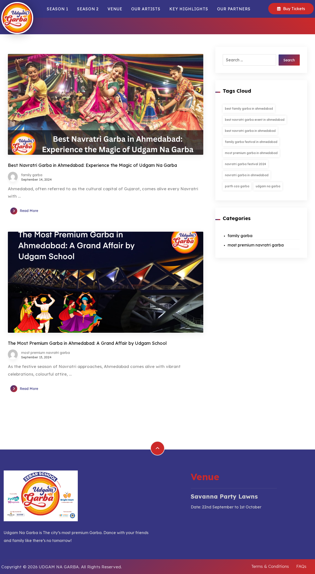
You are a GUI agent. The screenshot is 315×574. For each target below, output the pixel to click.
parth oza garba (237, 186)
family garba (31, 175)
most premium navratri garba (45, 352)
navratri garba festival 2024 (245, 164)
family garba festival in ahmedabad (251, 142)
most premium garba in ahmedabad (251, 153)
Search (289, 60)
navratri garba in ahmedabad (246, 175)
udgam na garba (268, 186)
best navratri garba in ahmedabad (250, 131)
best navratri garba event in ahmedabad (254, 120)
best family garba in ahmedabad (249, 108)
